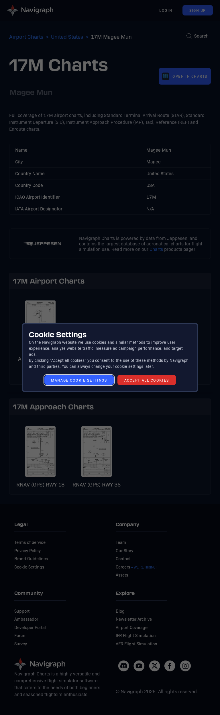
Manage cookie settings (79, 380)
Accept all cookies (146, 380)
